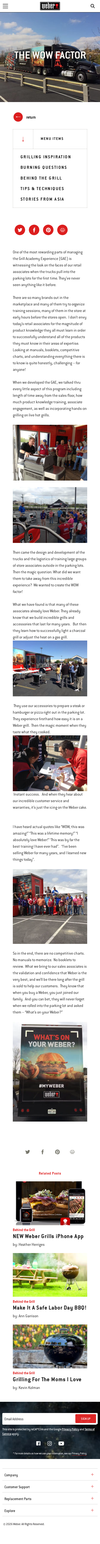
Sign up (85, 1419)
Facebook (38, 1443)
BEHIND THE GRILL (41, 178)
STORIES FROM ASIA (42, 199)
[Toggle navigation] (5, 6)
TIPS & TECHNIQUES (42, 188)
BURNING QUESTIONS (43, 167)
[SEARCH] (94, 6)
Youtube (61, 1443)
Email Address (13, 1419)
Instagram (49, 1443)
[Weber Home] (50, 6)
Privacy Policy (70, 1429)
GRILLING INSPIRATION (45, 156)
